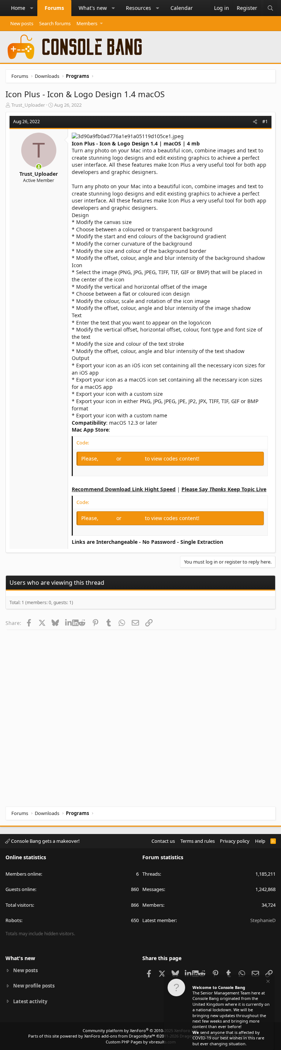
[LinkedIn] (68, 623)
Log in (108, 458)
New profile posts (34, 985)
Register (134, 458)
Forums (54, 7)
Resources (138, 7)
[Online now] (38, 166)
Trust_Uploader (28, 105)
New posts (21, 23)
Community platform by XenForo (141, 1030)
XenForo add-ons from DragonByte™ (119, 1036)
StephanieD (263, 920)
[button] (31, 8)
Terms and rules (197, 841)
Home (18, 7)
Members (86, 23)
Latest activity (30, 1001)
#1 (265, 121)
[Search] (270, 8)
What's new (93, 7)
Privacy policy (235, 841)
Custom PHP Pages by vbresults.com (141, 1042)
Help (260, 841)
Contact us (163, 841)
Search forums (55, 23)
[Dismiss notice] (267, 982)
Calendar (182, 7)
